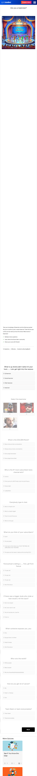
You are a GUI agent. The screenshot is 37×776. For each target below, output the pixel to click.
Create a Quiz (26, 2)
